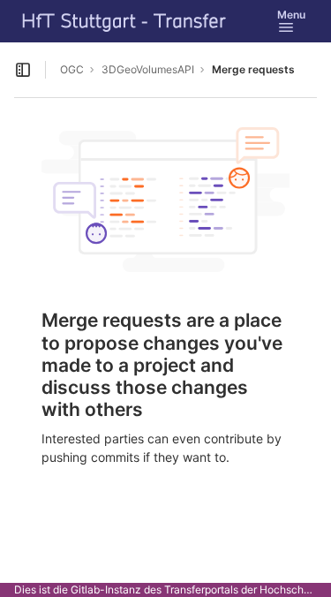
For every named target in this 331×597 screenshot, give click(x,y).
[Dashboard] (124, 21)
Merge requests (253, 69)
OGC (72, 69)
